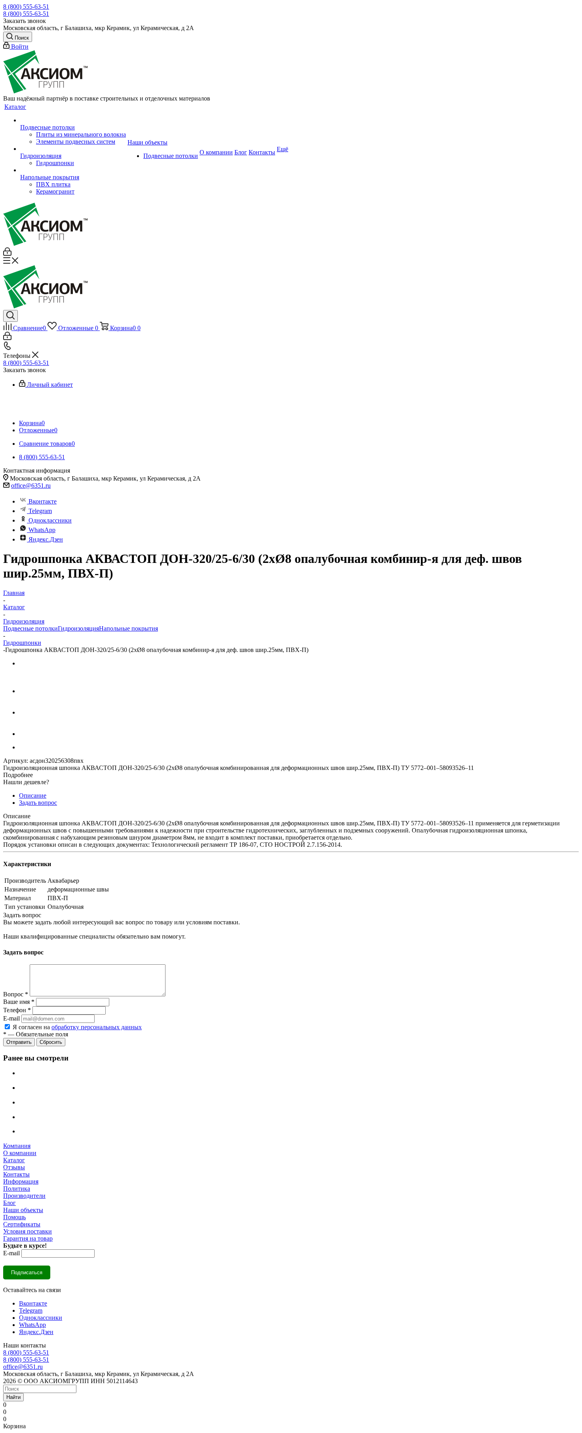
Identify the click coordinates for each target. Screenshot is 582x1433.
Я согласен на (77, 1027)
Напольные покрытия (128, 628)
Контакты (16, 1174)
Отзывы (14, 1167)
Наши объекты (23, 1210)
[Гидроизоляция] (73, 148)
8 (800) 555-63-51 (26, 6)
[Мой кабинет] (7, 253)
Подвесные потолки (30, 628)
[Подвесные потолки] (73, 120)
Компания (16, 1145)
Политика (16, 1188)
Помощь (14, 1217)
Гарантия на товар (28, 1238)
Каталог (14, 1160)
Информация (20, 1181)
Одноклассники (50, 520)
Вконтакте (43, 501)
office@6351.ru (31, 485)
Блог (9, 1202)
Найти (13, 1397)
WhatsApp (42, 529)
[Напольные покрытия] (73, 170)
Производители (24, 1195)
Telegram (40, 510)
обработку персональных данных (96, 1027)
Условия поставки (27, 1231)
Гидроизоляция (78, 628)
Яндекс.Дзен (46, 539)
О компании (19, 1153)
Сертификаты (21, 1224)
